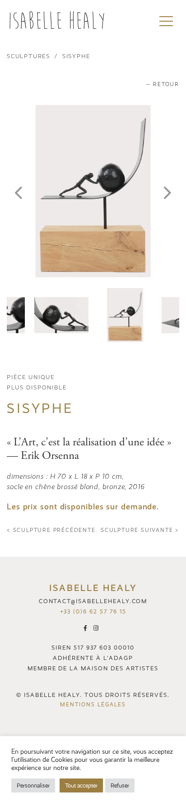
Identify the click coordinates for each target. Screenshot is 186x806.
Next (167, 191)
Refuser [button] (120, 785)
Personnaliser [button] (33, 785)
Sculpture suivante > (140, 530)
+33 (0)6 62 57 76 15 (93, 611)
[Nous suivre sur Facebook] (88, 627)
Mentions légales (93, 704)
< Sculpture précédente (51, 530)
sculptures (28, 56)
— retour (162, 84)
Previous (18, 191)
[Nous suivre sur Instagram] (98, 627)
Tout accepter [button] (81, 785)
